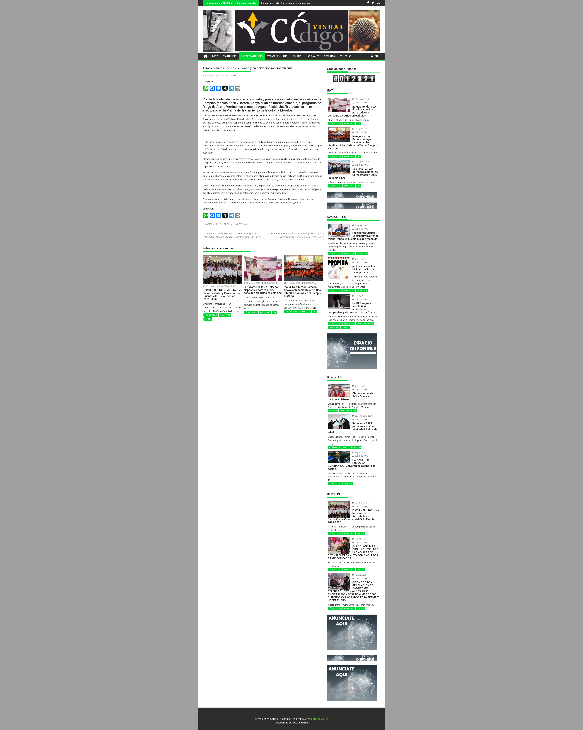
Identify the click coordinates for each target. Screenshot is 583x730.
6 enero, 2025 (360, 386)
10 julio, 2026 (360, 538)
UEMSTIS (296, 56)
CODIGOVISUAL (230, 75)
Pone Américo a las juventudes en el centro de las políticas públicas (297, 3)
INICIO (215, 56)
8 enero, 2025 (360, 259)
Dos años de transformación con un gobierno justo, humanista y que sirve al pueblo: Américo (296, 235)
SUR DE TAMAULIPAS (252, 56)
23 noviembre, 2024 (363, 416)
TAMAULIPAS (230, 56)
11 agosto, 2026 (293, 283)
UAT (285, 56)
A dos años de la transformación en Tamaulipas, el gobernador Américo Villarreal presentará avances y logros (232, 235)
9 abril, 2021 (359, 295)
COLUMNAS (345, 56)
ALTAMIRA (333, 447)
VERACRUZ (273, 56)
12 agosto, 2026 (253, 283)
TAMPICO (243, 224)
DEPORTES (329, 56)
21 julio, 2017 (360, 452)
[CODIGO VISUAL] (291, 50)
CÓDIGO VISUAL (212, 224)
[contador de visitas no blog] (353, 81)
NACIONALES (312, 56)
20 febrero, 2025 (361, 225)
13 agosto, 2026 (212, 286)
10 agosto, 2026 (361, 161)
